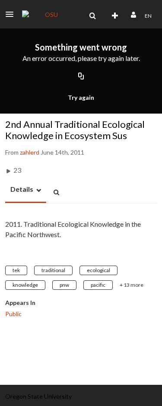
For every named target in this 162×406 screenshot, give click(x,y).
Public (13, 313)
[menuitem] (92, 16)
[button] (12, 14)
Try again (81, 97)
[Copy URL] (81, 77)
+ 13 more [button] (131, 285)
